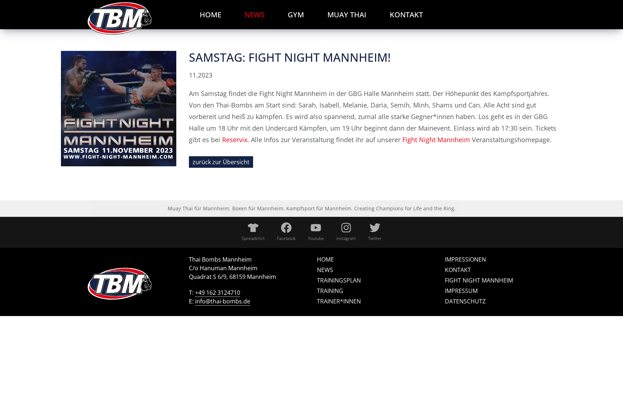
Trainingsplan (339, 280)
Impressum (461, 291)
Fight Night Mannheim (436, 139)
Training (330, 291)
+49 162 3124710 (217, 293)
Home (325, 259)
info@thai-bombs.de (222, 301)
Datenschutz (465, 301)
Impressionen (465, 259)
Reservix (234, 139)
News (325, 270)
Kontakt (458, 270)
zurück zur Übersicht (221, 162)
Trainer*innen (339, 301)
